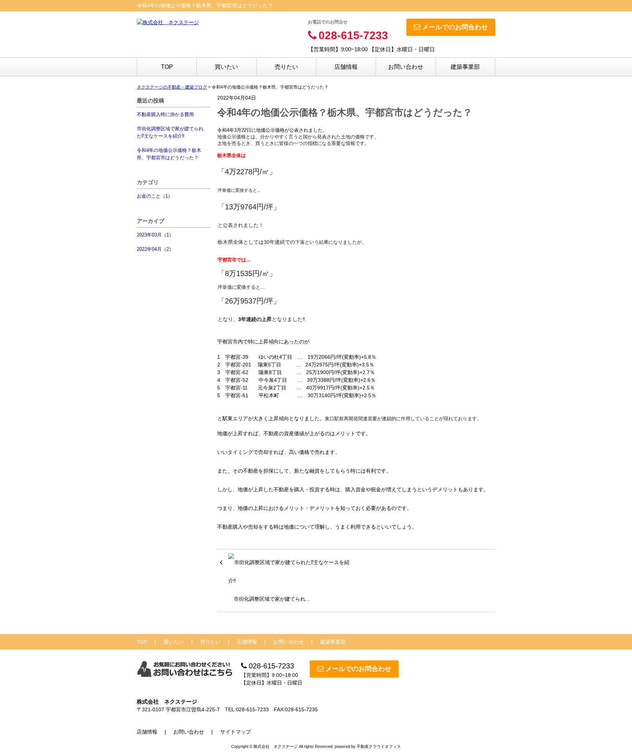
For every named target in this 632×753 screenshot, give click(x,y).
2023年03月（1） (155, 235)
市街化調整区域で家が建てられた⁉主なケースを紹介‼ (170, 132)
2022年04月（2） (155, 249)
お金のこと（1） (155, 196)
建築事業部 (465, 67)
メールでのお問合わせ (455, 27)
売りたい (286, 67)
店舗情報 (346, 67)
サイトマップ (235, 732)
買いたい (226, 67)
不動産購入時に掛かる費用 (165, 114)
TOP (167, 67)
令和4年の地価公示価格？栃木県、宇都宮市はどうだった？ (169, 154)
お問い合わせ (405, 67)
